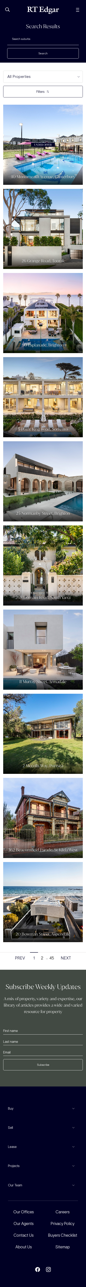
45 (51, 958)
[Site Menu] (77, 9)
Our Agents (24, 1223)
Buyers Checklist (62, 1235)
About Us (23, 1247)
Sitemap (62, 1247)
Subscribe (43, 1064)
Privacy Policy (62, 1223)
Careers (63, 1212)
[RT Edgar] (43, 10)
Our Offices (23, 1212)
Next (66, 958)
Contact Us (24, 1235)
